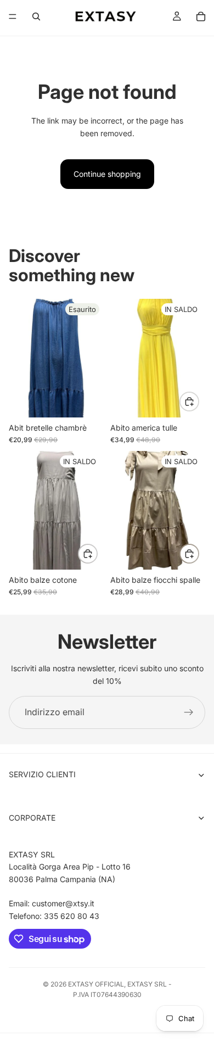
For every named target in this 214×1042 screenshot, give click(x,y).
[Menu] (12, 16)
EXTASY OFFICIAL (96, 984)
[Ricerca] (36, 16)
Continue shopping (107, 174)
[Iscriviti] (188, 712)
